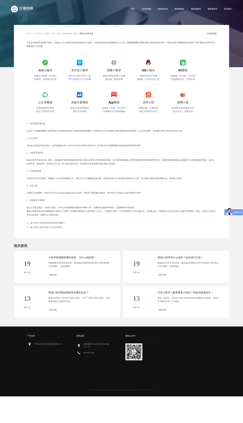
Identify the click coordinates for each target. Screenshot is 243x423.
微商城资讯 (212, 9)
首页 (132, 9)
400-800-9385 (88, 353)
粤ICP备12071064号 (146, 390)
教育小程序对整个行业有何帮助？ (49, 227)
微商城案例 (196, 9)
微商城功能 (163, 9)
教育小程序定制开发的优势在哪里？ (50, 223)
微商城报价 (179, 9)
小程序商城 (146, 9)
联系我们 (228, 9)
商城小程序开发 (86, 34)
